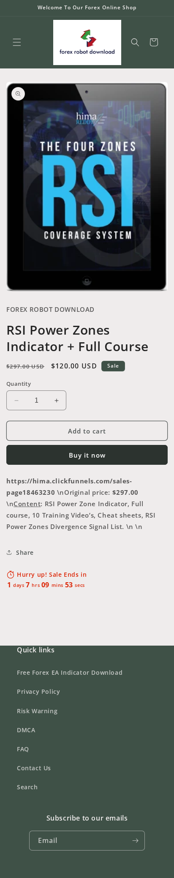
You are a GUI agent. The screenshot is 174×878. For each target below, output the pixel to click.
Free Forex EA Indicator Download (69, 672)
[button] (17, 42)
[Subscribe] (135, 841)
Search (27, 787)
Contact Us (34, 768)
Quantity (18, 383)
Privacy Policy (38, 691)
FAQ (23, 749)
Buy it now (87, 455)
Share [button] (25, 552)
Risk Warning (37, 711)
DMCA (26, 730)
